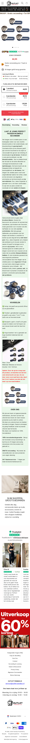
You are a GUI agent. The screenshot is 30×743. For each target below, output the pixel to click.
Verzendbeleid (23, 736)
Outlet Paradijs (14, 731)
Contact (15, 661)
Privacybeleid (24, 733)
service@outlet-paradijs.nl (15, 683)
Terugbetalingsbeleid (13, 733)
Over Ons (15, 658)
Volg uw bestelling (15, 655)
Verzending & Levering (15, 664)
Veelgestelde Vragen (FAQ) (15, 653)
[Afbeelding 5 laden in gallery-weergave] (18, 47)
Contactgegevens (23, 739)
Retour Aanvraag (15, 675)
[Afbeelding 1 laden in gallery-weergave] (12, 47)
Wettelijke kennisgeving (10, 739)
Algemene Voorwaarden (15, 672)
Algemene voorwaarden (11, 736)
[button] (2, 3)
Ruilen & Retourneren (15, 667)
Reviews (24, 125)
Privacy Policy (15, 669)
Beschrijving (6, 125)
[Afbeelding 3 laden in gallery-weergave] (15, 47)
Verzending (15, 125)
